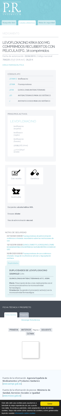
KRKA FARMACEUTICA (13, 65)
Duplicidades (13, 263)
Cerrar (49, 403)
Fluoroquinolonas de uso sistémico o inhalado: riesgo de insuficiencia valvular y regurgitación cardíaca (29, 256)
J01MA (12, 84)
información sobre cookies (25, 413)
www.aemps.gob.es (12, 384)
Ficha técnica (10, 315)
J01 (10, 95)
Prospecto (24, 315)
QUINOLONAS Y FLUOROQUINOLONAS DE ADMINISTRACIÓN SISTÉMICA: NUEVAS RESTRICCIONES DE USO (31, 247)
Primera (13, 330)
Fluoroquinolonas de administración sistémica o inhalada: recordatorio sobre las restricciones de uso (30, 238)
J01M (11, 90)
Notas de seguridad (47, 23)
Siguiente (46, 330)
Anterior (26, 330)
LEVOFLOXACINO (23, 121)
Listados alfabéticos (27, 23)
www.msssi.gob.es (12, 396)
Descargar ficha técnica (30, 320)
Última (30, 334)
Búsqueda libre (9, 23)
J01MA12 (13, 79)
